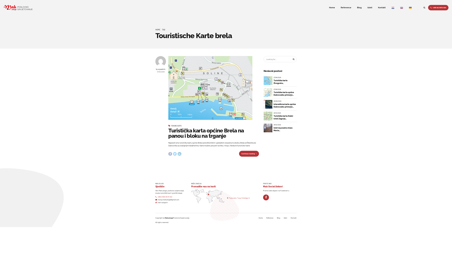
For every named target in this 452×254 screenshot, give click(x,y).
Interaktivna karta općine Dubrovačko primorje (285, 105)
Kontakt (382, 7)
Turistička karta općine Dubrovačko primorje (284, 93)
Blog (359, 7)
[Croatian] (392, 7)
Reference (346, 7)
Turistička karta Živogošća (280, 81)
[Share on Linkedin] (179, 154)
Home (332, 7)
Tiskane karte (176, 126)
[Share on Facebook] (170, 154)
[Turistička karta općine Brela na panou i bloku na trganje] (213, 88)
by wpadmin (160, 69)
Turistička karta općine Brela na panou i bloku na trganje (206, 133)
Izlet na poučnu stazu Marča (283, 129)
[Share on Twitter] (175, 154)
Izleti (369, 7)
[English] (401, 7)
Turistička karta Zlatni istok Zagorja (283, 117)
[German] (410, 7)
